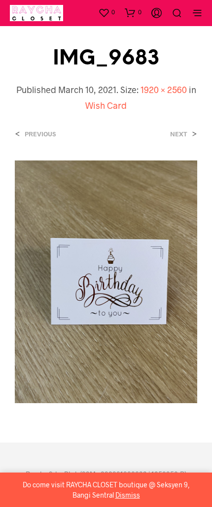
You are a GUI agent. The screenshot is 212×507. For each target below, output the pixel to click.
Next (178, 134)
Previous (40, 134)
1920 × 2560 (164, 89)
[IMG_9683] (106, 280)
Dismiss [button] (127, 495)
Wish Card (106, 105)
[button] (106, 12)
